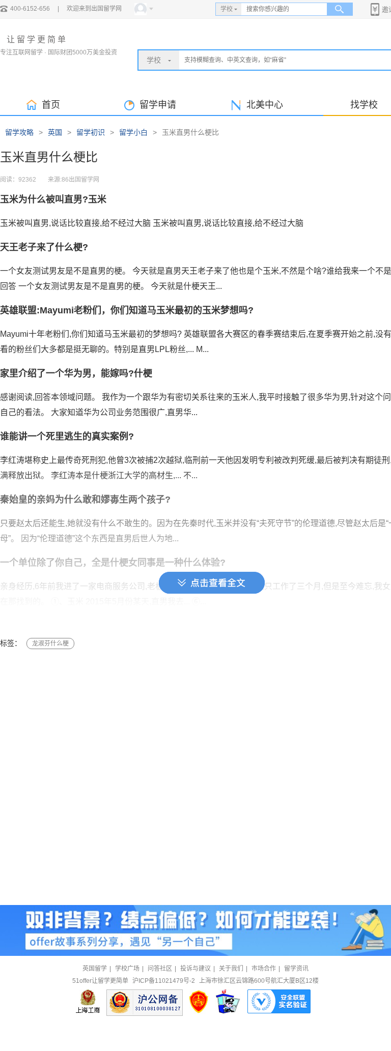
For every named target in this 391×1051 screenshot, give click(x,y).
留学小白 (133, 132)
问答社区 (160, 968)
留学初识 (90, 132)
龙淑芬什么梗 (50, 643)
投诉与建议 (195, 968)
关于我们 (231, 968)
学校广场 (127, 968)
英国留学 (94, 968)
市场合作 (264, 968)
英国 (55, 132)
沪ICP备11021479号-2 (163, 980)
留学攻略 (19, 132)
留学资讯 (296, 968)
